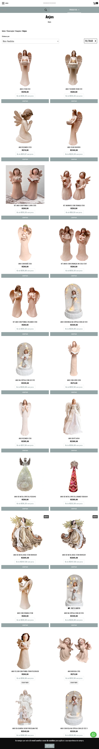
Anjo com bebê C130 (25, 264)
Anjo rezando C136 (25, 438)
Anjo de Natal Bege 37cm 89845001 (74, 555)
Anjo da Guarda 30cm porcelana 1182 (25, 728)
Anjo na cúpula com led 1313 (25, 380)
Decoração (10, 31)
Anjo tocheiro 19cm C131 (74, 89)
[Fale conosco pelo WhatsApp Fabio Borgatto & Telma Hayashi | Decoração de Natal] (93, 734)
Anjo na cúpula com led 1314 (74, 613)
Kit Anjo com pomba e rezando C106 (25, 322)
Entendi (49, 746)
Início (3, 31)
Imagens (18, 31)
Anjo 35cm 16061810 (73, 147)
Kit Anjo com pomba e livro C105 (25, 205)
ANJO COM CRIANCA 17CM (25, 613)
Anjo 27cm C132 (25, 89)
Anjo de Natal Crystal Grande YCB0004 (74, 497)
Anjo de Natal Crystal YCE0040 (25, 497)
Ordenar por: (6, 36)
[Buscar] (45, 10)
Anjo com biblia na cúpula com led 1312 (74, 322)
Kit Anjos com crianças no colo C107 (74, 264)
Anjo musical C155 (74, 671)
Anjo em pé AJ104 (74, 438)
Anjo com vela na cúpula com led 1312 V (74, 728)
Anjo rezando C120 (25, 147)
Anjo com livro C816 (74, 380)
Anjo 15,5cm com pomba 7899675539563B (25, 671)
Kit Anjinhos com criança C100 (74, 205)
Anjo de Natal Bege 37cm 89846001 (25, 555)
